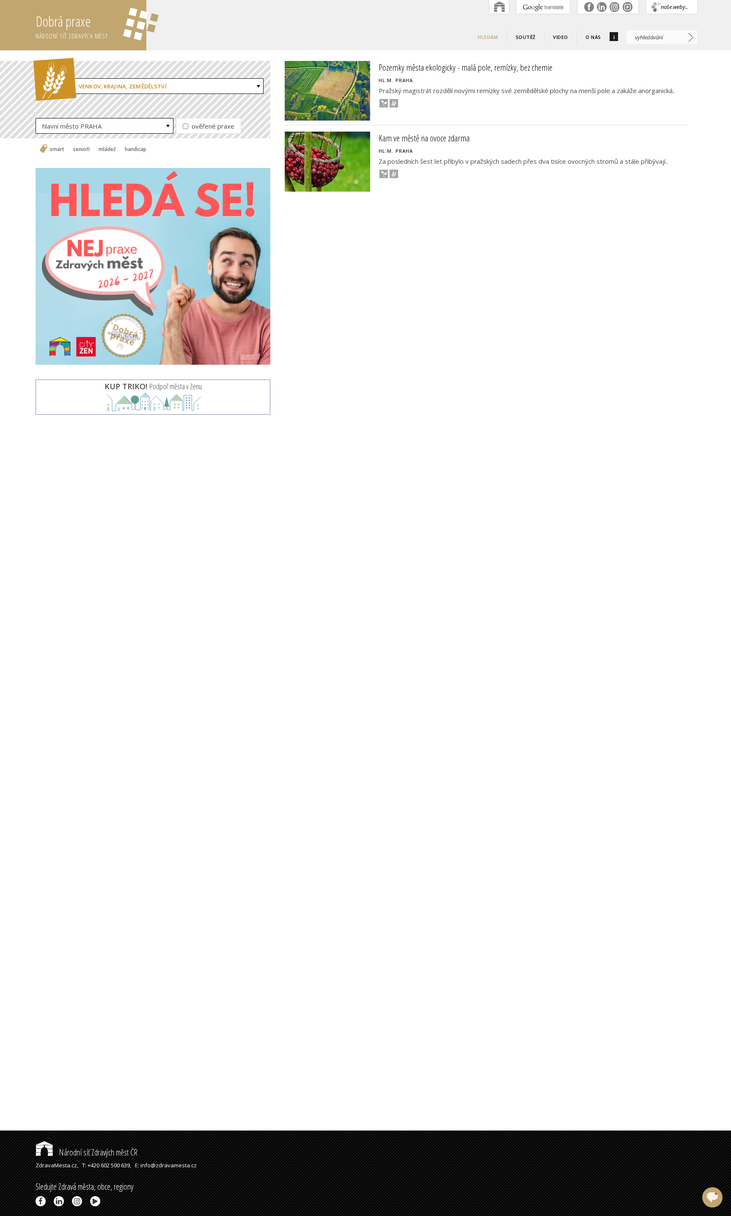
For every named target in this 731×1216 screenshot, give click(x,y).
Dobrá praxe (72, 26)
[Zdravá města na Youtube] (96, 1201)
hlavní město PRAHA (72, 126)
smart (57, 149)
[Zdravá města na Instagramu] (78, 1201)
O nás (593, 37)
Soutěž (526, 37)
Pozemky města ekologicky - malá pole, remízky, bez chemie (465, 67)
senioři (81, 149)
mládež (107, 149)
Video (560, 37)
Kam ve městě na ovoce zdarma (424, 138)
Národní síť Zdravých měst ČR (97, 1152)
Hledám (488, 37)
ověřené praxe (212, 126)
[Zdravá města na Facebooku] (42, 1201)
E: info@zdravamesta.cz (166, 1165)
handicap (135, 149)
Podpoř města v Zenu (153, 386)
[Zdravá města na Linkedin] (60, 1201)
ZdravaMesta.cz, (57, 1165)
